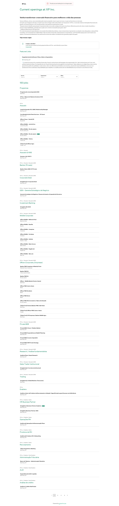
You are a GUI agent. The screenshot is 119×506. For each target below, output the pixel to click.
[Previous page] (51, 495)
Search (22, 75)
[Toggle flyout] (57, 77)
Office (62, 75)
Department (43, 75)
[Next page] (67, 495)
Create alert (29, 47)
